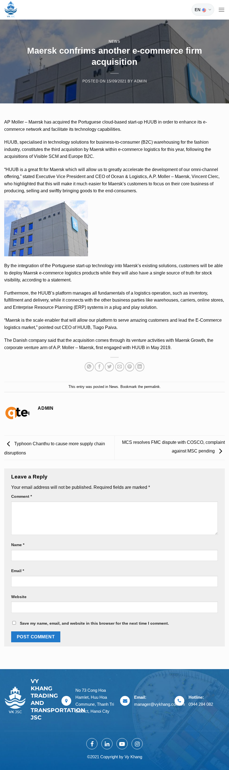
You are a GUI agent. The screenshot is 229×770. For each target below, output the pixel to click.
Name (17, 544)
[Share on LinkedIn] (139, 366)
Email (17, 570)
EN (198, 9)
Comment (21, 496)
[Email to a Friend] (119, 366)
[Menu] (221, 9)
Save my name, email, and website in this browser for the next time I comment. (94, 623)
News (114, 41)
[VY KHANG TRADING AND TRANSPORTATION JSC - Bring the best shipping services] (18, 10)
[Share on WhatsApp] (89, 366)
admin (140, 81)
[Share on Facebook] (99, 366)
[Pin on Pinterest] (129, 366)
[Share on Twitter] (109, 366)
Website (19, 596)
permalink (152, 387)
